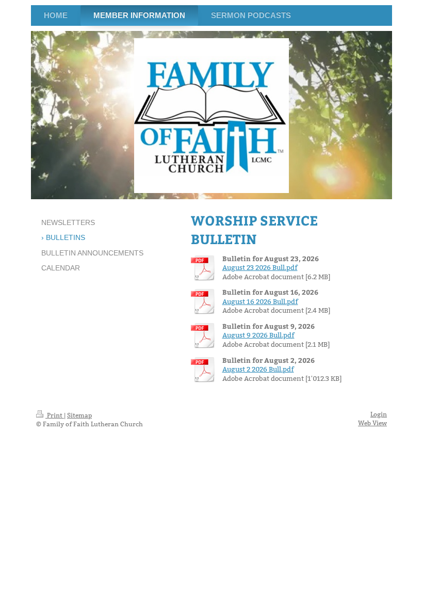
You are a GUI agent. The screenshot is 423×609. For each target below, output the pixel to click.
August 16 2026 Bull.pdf (260, 301)
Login (378, 414)
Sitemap (79, 415)
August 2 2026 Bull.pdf (258, 369)
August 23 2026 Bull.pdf (260, 267)
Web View (372, 423)
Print (54, 415)
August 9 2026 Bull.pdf (258, 335)
